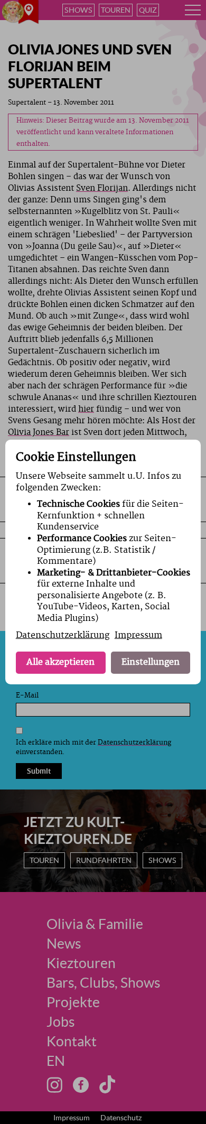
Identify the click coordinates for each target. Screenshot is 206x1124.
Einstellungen (150, 662)
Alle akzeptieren (60, 662)
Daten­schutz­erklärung (62, 635)
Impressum (138, 635)
